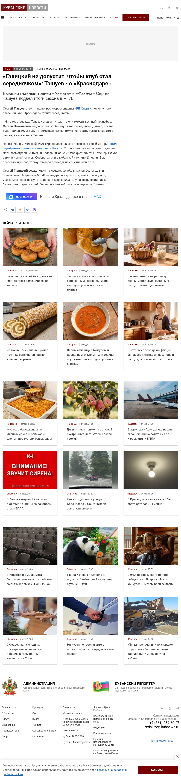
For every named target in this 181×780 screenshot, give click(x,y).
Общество (38, 17)
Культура (37, 707)
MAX (97, 197)
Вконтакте (161, 7)
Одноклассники (169, 7)
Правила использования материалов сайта (104, 742)
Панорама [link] (12, 270)
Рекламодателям (103, 733)
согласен (158, 770)
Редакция (99, 727)
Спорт (114, 17)
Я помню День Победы (101, 709)
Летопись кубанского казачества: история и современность (76, 722)
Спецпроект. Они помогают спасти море (103, 719)
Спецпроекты (136, 17)
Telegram (177, 7)
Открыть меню (3, 18)
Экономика (72, 17)
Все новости (18, 17)
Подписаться (25, 196)
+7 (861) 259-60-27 (164, 723)
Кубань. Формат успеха (76, 742)
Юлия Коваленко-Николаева (53, 69)
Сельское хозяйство (44, 730)
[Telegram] (27, 210)
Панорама (69, 707)
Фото (35, 713)
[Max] (34, 210)
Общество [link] (132, 424)
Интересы (38, 736)
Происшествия (95, 17)
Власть (55, 17)
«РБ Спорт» (83, 108)
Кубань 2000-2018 (73, 736)
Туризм (36, 724)
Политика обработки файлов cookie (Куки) (105, 752)
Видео (35, 719)
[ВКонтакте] (13, 210)
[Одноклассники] (20, 210)
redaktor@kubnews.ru (162, 727)
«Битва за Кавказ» (73, 713)
